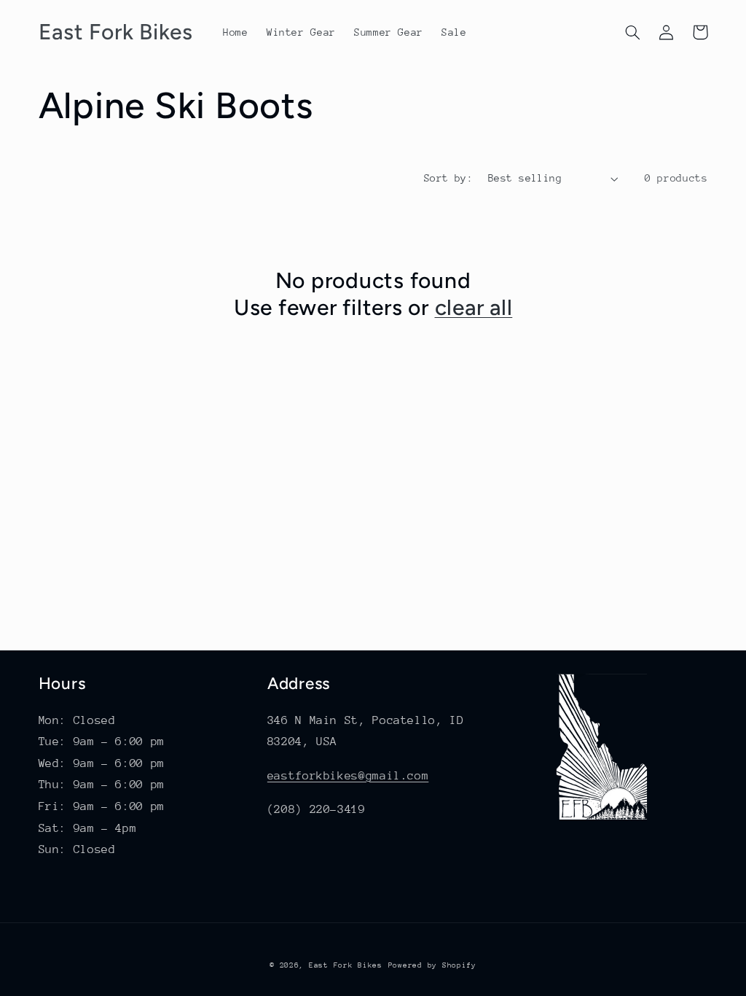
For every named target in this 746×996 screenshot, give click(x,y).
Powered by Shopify (432, 965)
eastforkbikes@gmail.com (348, 775)
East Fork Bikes (345, 965)
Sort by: (448, 178)
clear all (474, 307)
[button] (633, 32)
